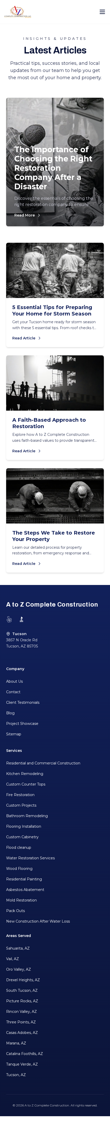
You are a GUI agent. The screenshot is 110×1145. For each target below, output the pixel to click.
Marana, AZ (16, 1043)
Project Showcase (22, 723)
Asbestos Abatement (25, 889)
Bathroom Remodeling (27, 816)
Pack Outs (15, 910)
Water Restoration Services (30, 858)
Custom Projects (21, 805)
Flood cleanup (18, 847)
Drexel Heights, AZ (23, 980)
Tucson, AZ (16, 1074)
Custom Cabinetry (22, 837)
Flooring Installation (23, 826)
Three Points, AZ (21, 1022)
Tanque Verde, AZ (22, 1064)
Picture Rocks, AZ (22, 1001)
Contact (13, 692)
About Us (14, 681)
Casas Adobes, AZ (22, 1032)
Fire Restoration (20, 794)
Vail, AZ (12, 959)
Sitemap (13, 734)
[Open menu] (102, 11)
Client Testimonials (22, 702)
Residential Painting (24, 879)
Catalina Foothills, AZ (24, 1053)
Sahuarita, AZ (18, 948)
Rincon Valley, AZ (21, 1011)
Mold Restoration (21, 900)
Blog (10, 713)
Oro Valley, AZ (18, 969)
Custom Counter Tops (25, 784)
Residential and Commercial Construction (43, 763)
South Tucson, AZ (22, 990)
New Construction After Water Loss (38, 921)
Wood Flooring (19, 868)
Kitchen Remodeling (24, 773)
